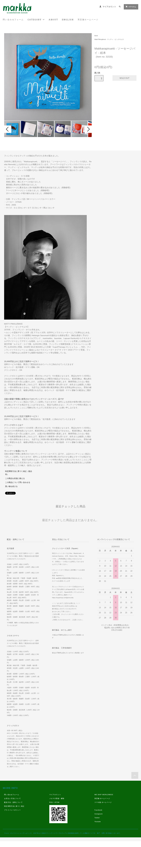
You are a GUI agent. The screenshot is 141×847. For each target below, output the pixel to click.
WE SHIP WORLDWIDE (103, 794)
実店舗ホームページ (88, 19)
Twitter (97, 818)
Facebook (98, 810)
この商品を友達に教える (15, 478)
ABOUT (53, 19)
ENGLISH (68, 19)
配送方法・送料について (13, 802)
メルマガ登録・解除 (56, 798)
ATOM (57, 802)
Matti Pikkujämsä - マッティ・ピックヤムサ (109, 39)
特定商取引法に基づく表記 (14, 806)
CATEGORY (35, 19)
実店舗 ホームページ (102, 798)
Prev (7, 129)
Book (96, 35)
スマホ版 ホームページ (103, 802)
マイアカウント (109, 7)
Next (88, 129)
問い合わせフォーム (13, 19)
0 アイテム (132, 7)
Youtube (97, 821)
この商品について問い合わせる (17, 482)
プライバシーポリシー (12, 810)
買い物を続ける (11, 486)
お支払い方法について (12, 798)
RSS (51, 802)
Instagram (98, 814)
